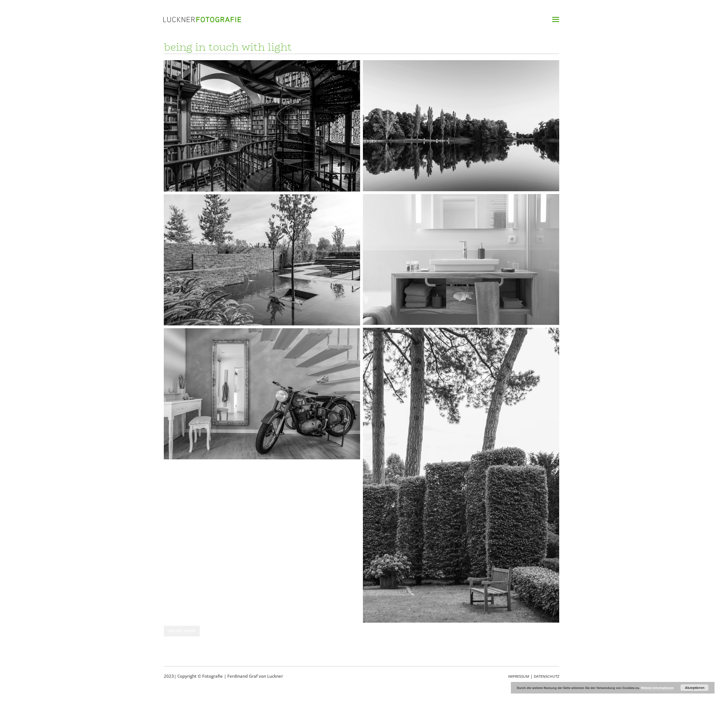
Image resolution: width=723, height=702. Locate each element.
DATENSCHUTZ (546, 676)
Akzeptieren (694, 687)
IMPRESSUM (518, 676)
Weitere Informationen (657, 688)
